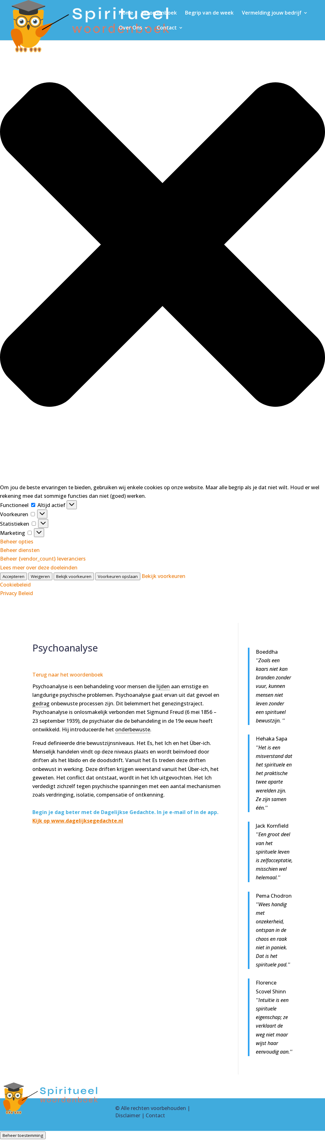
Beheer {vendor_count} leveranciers (43, 558)
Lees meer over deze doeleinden (38, 567)
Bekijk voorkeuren (73, 576)
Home (126, 13)
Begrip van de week (209, 13)
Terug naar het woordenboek (67, 674)
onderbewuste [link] (132, 729)
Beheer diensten (20, 550)
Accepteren (13, 576)
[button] (162, 246)
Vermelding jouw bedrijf (272, 13)
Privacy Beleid (16, 593)
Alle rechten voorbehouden (153, 1108)
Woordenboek (159, 13)
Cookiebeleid (15, 584)
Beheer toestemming (23, 1135)
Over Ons (130, 28)
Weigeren (40, 576)
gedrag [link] (41, 703)
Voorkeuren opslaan (118, 576)
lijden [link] (163, 686)
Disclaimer (127, 1115)
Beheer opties (16, 541)
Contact (167, 28)
